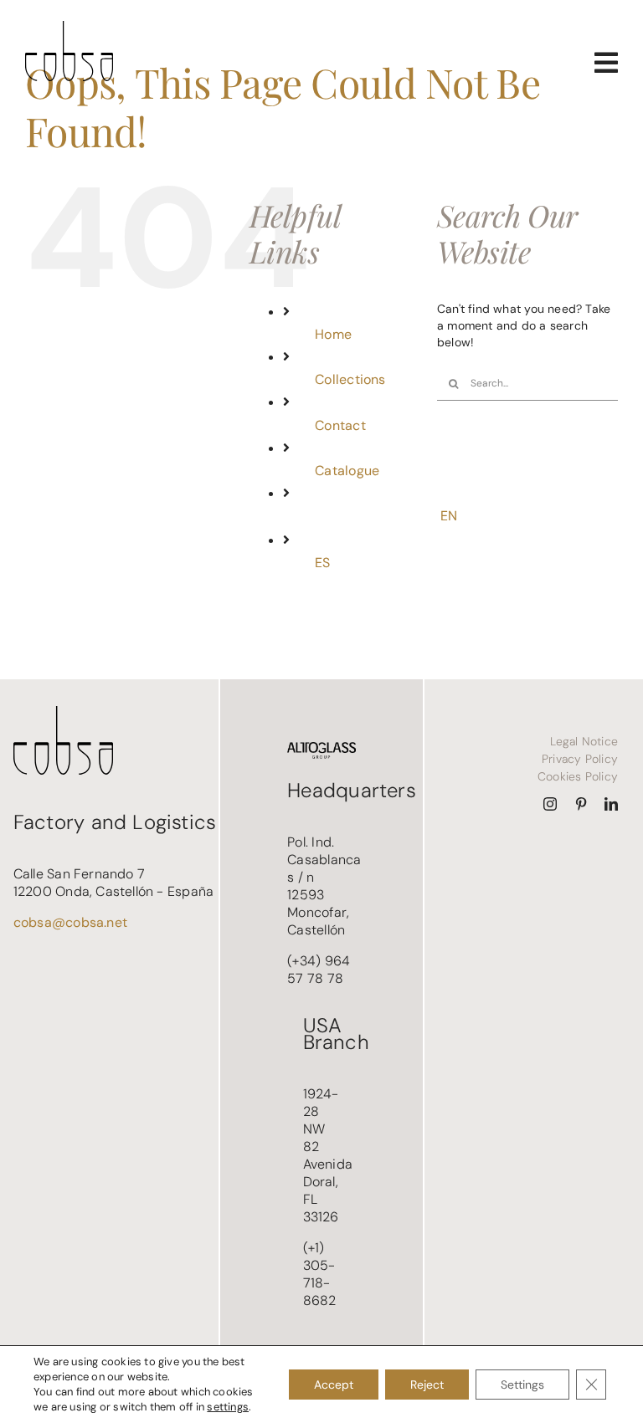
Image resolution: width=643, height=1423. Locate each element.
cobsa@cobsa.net (70, 922)
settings (228, 1407)
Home (333, 334)
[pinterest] (581, 804)
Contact (340, 425)
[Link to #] (606, 62)
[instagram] (550, 804)
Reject (427, 1384)
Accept (333, 1384)
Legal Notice (584, 741)
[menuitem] (363, 562)
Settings (522, 1384)
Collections (350, 379)
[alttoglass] (321, 747)
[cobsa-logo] (69, 26)
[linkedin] (611, 804)
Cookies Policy (578, 776)
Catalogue (347, 470)
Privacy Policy (580, 758)
